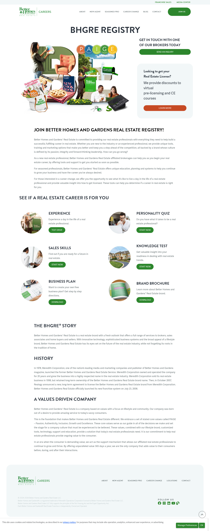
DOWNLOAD (57, 302)
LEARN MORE (165, 108)
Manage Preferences (187, 525)
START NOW (145, 230)
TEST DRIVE (57, 230)
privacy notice (69, 522)
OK (201, 525)
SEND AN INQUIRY (165, 52)
